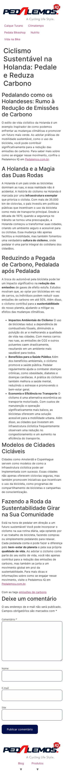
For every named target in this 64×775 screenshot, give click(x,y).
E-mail (5, 688)
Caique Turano (13, 25)
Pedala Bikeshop (15, 32)
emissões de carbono (33, 592)
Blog (21, 763)
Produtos (37, 763)
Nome (5, 668)
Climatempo (36, 25)
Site (4, 707)
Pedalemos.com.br (37, 159)
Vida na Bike (12, 39)
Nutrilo (35, 32)
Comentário (9, 619)
